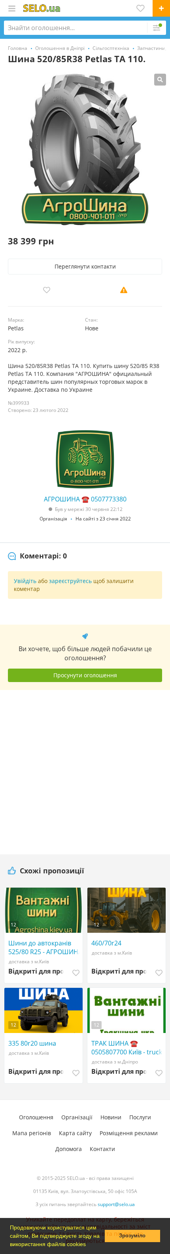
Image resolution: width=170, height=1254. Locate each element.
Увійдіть (25, 581)
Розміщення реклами (129, 1133)
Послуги (140, 1117)
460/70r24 (106, 943)
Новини (110, 1117)
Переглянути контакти (85, 266)
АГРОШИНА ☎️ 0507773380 (85, 499)
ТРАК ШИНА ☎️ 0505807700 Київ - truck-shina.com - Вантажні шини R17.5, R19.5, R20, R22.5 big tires (127, 1047)
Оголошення (36, 1117)
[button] (88, 1245)
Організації (77, 1117)
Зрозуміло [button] (132, 1236)
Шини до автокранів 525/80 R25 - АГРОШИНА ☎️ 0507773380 (45, 947)
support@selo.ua (116, 1204)
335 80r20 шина (32, 1043)
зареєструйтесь (70, 581)
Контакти (102, 1149)
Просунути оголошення (85, 675)
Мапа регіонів (31, 1133)
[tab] (37, 556)
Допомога (68, 1149)
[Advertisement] (85, 769)
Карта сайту (75, 1133)
